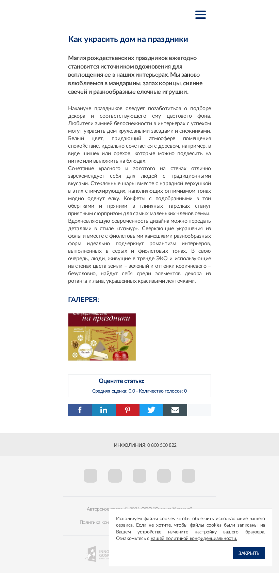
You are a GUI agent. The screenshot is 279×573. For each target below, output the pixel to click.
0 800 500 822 (162, 445)
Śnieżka (101, 14)
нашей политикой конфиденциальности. (194, 538)
